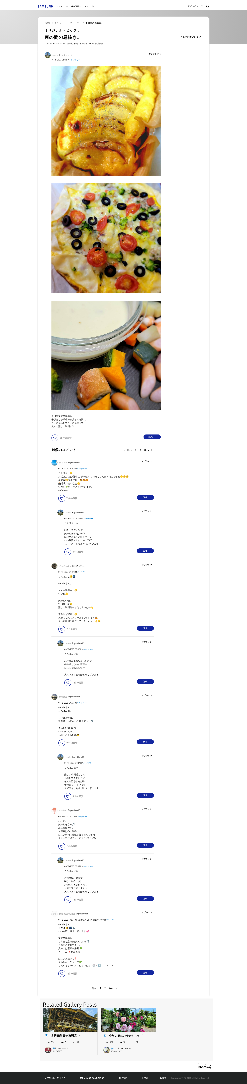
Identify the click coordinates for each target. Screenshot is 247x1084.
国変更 (163, 1078)
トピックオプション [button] (190, 36)
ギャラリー (76, 6)
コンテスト (89, 6)
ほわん (114, 1048)
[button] (156, 54)
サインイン (193, 6)
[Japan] (45, 6)
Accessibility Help (55, 1078)
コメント (152, 437)
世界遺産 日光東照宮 (64, 1035)
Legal (145, 1078)
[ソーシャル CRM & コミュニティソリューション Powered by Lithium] (205, 1066)
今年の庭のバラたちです (124, 1035)
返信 (145, 497)
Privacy (123, 1078)
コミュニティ (62, 6)
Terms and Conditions (92, 1078)
